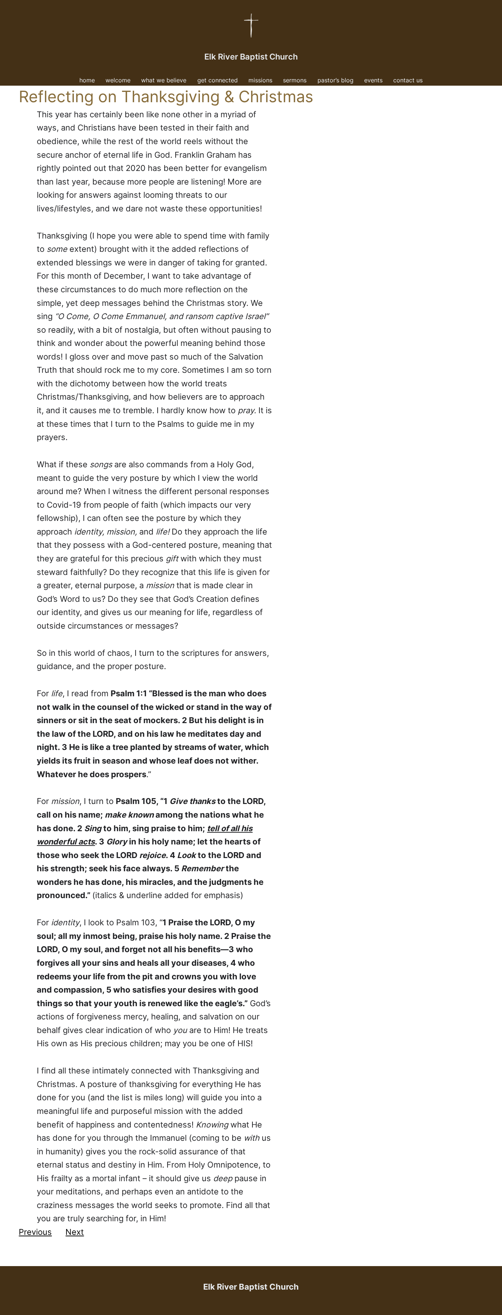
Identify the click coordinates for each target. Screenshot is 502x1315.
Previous (35, 1232)
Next (74, 1232)
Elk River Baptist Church (251, 56)
